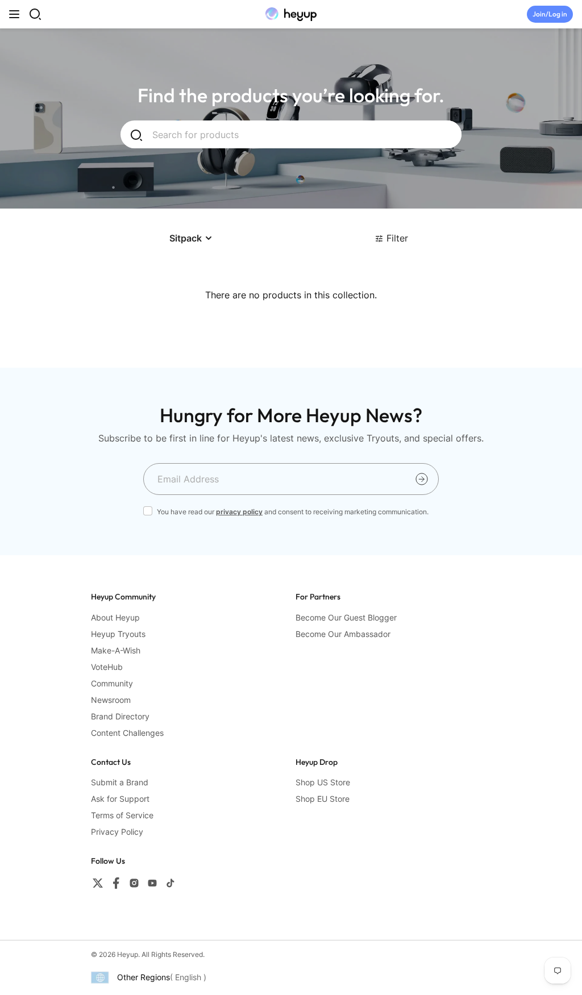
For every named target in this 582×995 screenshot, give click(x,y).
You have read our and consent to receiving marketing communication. (293, 511)
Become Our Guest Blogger (346, 617)
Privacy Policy (117, 831)
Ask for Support (120, 799)
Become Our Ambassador (343, 634)
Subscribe (422, 479)
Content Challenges (127, 733)
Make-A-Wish (115, 650)
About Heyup (115, 617)
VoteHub (107, 667)
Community (112, 683)
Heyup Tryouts (118, 634)
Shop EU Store (323, 799)
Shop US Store (323, 782)
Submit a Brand (119, 782)
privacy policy (239, 511)
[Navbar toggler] (14, 14)
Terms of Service (122, 815)
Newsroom (111, 700)
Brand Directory (120, 716)
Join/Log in (550, 14)
